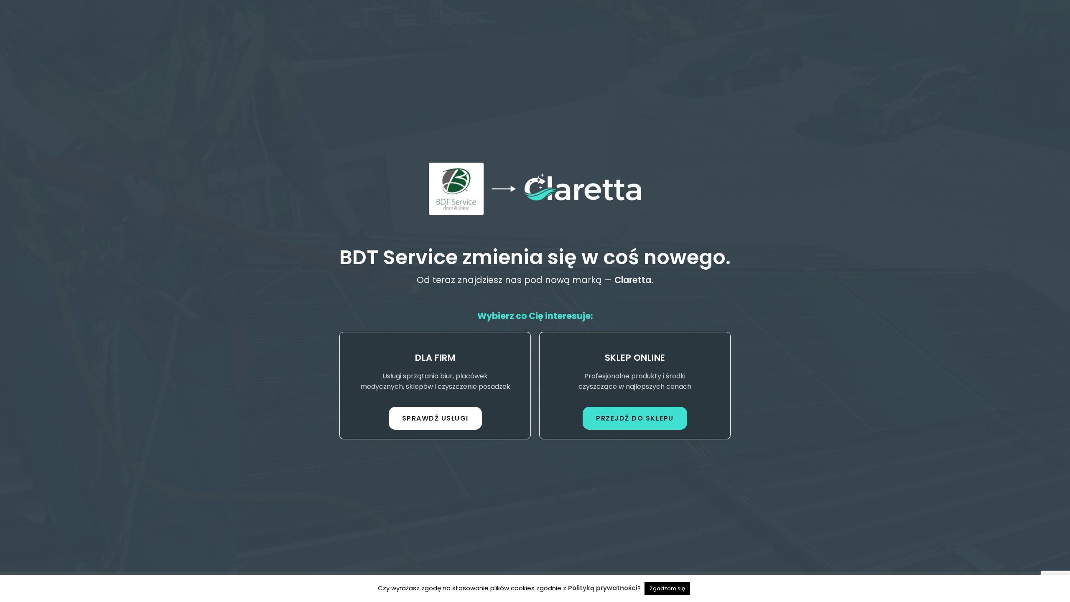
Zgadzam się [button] (667, 588)
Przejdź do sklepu (635, 418)
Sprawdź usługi (435, 418)
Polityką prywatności (602, 588)
